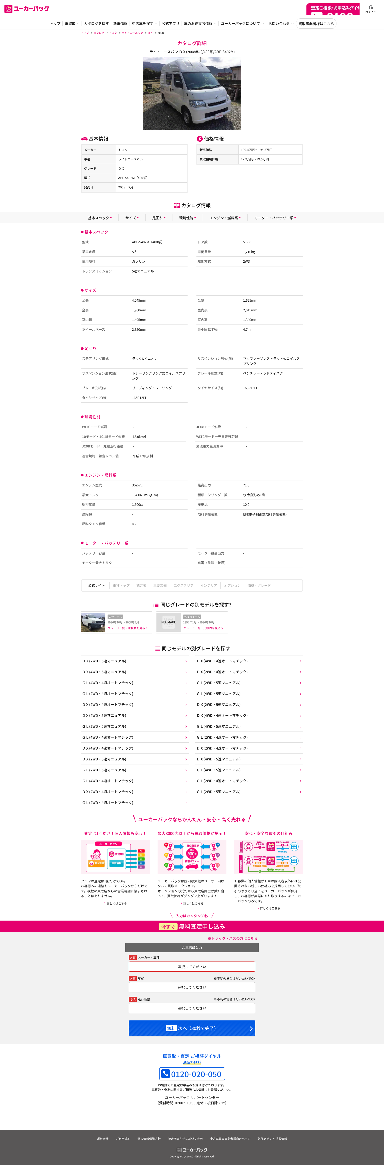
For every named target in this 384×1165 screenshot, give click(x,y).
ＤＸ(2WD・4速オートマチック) (222, 671)
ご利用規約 (123, 1139)
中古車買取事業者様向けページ (230, 1139)
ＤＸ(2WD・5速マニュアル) (104, 660)
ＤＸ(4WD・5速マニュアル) (104, 671)
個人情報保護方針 (149, 1139)
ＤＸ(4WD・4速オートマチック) (222, 660)
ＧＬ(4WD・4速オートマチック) (107, 682)
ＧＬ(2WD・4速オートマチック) (107, 693)
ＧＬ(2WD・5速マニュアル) (218, 682)
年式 (141, 978)
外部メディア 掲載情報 (272, 1139)
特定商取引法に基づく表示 (185, 1139)
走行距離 (144, 999)
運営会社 (102, 1139)
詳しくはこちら (117, 903)
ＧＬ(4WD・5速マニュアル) (218, 693)
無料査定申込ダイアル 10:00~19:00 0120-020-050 (333, 9)
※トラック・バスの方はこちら (233, 938)
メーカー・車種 (149, 957)
